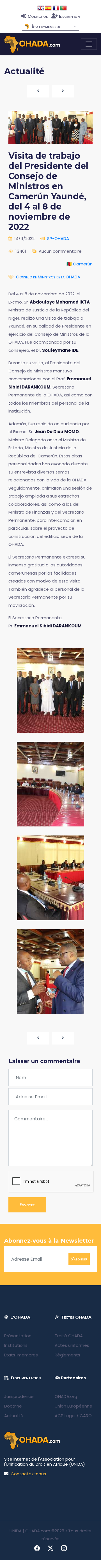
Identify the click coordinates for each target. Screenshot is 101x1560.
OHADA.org (66, 1396)
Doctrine (13, 1406)
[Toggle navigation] (89, 44)
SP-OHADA (58, 238)
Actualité (13, 1416)
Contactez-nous (28, 1474)
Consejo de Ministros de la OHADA (48, 277)
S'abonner (79, 1259)
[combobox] (50, 26)
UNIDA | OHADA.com (30, 1531)
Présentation (17, 1336)
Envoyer (27, 1204)
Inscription (69, 16)
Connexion (37, 16)
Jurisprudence (19, 1396)
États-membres (21, 1355)
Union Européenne (73, 1406)
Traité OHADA (69, 1336)
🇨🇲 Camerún (79, 264)
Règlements (67, 1355)
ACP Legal (65, 1416)
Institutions (15, 1345)
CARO (86, 1416)
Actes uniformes (72, 1345)
